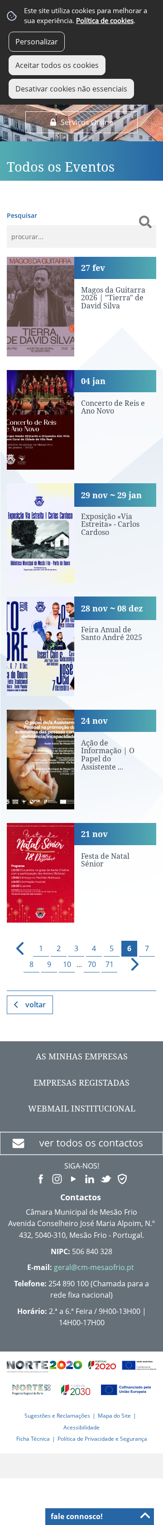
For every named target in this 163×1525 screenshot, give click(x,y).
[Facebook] (41, 1178)
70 (92, 964)
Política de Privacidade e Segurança (102, 1439)
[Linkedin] (89, 1178)
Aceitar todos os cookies (57, 65)
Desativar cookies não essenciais (71, 89)
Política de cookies (105, 20)
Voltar (35, 1005)
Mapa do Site (114, 1415)
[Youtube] (73, 1178)
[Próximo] (129, 964)
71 (109, 964)
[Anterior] (16, 949)
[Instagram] (57, 1178)
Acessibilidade (81, 1427)
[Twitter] (106, 1178)
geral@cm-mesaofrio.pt (94, 1267)
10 (67, 964)
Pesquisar (22, 215)
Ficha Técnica (33, 1439)
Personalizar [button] (36, 42)
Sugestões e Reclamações (57, 1415)
